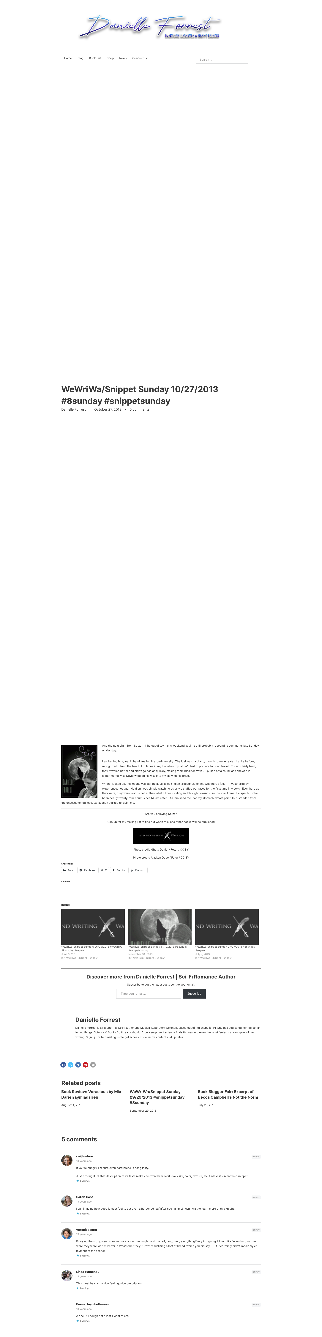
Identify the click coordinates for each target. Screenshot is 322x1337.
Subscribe (194, 993)
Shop (110, 58)
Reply (256, 1156)
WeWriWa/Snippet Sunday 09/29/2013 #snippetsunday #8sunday (157, 1097)
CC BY (184, 849)
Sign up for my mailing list (124, 822)
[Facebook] (63, 1065)
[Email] (93, 1065)
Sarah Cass (84, 1197)
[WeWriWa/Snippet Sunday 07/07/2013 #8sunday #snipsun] (227, 927)
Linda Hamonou (87, 1272)
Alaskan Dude (160, 857)
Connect (137, 58)
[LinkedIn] (78, 1065)
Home (68, 58)
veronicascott (86, 1230)
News (123, 58)
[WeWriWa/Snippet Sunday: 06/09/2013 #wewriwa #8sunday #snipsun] (93, 927)
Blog (80, 58)
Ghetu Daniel (159, 849)
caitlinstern (84, 1156)
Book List (95, 58)
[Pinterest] (85, 1065)
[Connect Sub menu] (146, 58)
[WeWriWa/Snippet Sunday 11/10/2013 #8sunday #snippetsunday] (160, 927)
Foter (174, 849)
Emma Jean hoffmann (92, 1304)
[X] (70, 1065)
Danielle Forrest (98, 1019)
